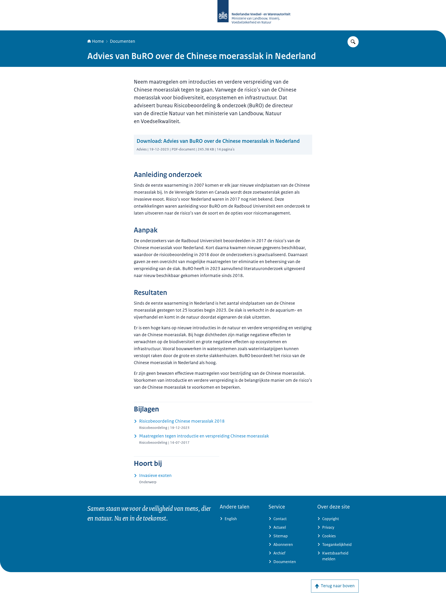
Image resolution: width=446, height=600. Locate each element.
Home (98, 41)
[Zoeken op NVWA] (353, 41)
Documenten (122, 41)
